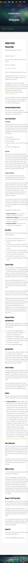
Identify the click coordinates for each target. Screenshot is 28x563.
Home (3, 29)
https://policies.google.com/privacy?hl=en (17, 438)
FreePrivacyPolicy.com (11, 94)
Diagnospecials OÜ (13, 557)
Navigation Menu (14, 13)
